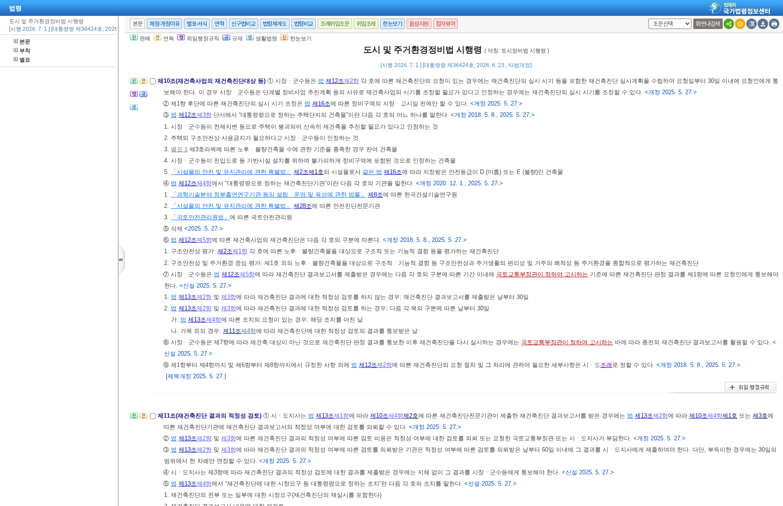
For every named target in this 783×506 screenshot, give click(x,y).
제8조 (375, 194)
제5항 (204, 239)
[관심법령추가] (740, 24)
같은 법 (372, 172)
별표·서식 (197, 23)
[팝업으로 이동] (134, 109)
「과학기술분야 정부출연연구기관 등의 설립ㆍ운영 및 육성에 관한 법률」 (268, 194)
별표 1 (179, 149)
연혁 (219, 23)
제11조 (232, 331)
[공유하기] (729, 24)
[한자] (751, 24)
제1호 (316, 172)
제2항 (351, 80)
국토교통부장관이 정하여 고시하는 (542, 274)
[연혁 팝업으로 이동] (143, 83)
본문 (24, 42)
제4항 (204, 183)
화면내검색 (708, 23)
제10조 (379, 415)
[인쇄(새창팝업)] (774, 24)
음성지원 (418, 23)
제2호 (410, 415)
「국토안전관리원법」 (200, 217)
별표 (24, 60)
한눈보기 (392, 23)
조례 (606, 364)
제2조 (301, 172)
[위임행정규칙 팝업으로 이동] (134, 96)
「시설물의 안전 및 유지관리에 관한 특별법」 (231, 172)
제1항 (239, 251)
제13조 (188, 297)
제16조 (321, 103)
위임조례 (366, 23)
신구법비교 (244, 23)
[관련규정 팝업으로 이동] (143, 96)
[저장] (763, 24)
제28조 (303, 205)
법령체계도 (275, 23)
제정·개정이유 (164, 23)
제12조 (335, 80)
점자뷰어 (445, 23)
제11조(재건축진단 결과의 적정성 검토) (210, 415)
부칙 (24, 51)
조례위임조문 (334, 23)
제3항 (204, 114)
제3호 (760, 415)
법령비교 (303, 23)
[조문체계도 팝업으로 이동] (134, 83)
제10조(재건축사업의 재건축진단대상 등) (212, 80)
